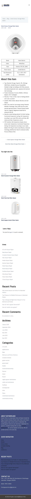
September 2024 (6, 327)
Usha (3, 390)
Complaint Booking (5, 446)
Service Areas (4, 444)
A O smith (4, 347)
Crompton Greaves (6, 357)
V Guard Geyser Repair (7, 279)
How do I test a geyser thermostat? (11, 304)
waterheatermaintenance (8, 396)
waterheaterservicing (7, 398)
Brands (3, 442)
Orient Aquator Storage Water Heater (16, 139)
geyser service (5, 360)
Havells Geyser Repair (7, 260)
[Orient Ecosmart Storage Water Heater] (15, 163)
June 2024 (4, 330)
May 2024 (4, 332)
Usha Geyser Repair (7, 274)
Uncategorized (5, 387)
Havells (4, 366)
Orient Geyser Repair (7, 266)
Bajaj (3, 352)
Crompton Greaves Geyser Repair (10, 255)
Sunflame (4, 385)
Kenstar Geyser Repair (7, 263)
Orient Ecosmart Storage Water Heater (10, 176)
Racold (3, 377)
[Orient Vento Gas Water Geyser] (15, 185)
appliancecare (5, 349)
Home (4, 18)
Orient (9, 27)
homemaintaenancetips (7, 368)
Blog (8, 18)
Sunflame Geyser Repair (8, 271)
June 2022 (4, 335)
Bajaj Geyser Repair (6, 252)
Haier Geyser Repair (7, 258)
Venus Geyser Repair (7, 277)
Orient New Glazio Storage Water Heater (14, 144)
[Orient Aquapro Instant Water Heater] (15, 208)
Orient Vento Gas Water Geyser (8, 198)
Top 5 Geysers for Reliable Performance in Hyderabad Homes (15, 462)
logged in (11, 232)
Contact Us (4, 450)
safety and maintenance (8, 382)
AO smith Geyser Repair (8, 249)
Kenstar (4, 371)
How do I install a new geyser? (9, 307)
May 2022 (4, 338)
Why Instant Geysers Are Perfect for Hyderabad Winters (14, 460)
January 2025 (5, 324)
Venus (3, 393)
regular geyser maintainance (9, 379)
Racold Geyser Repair (7, 268)
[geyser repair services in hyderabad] (7, 5)
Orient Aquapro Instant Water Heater (10, 220)
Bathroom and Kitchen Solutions (10, 355)
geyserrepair (5, 363)
